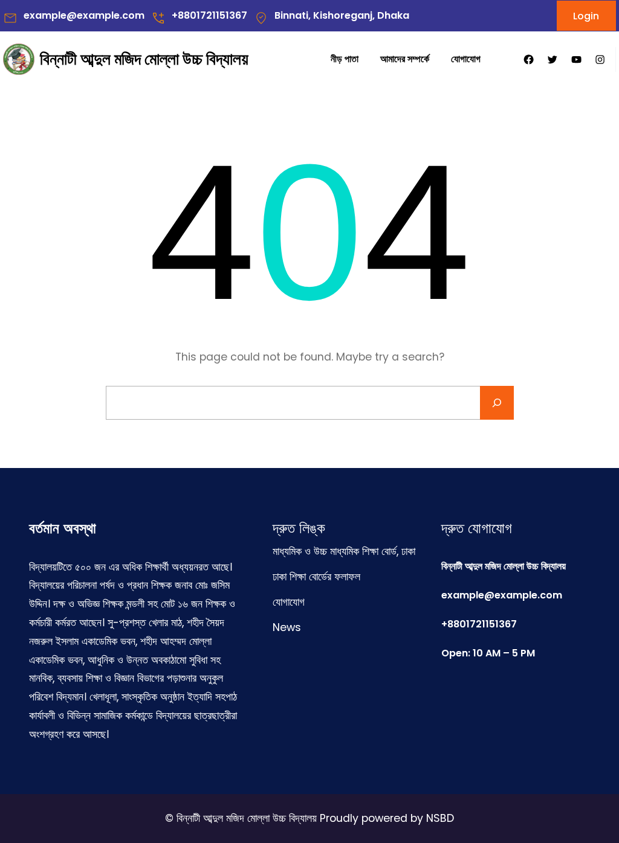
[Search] (497, 403)
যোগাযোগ (289, 602)
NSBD (440, 818)
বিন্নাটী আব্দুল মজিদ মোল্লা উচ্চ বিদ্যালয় (144, 59)
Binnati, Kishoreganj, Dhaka (341, 15)
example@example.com (84, 15)
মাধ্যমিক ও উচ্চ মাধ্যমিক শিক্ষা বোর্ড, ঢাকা (344, 551)
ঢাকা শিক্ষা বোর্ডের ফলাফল (316, 576)
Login (586, 16)
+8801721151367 (209, 15)
